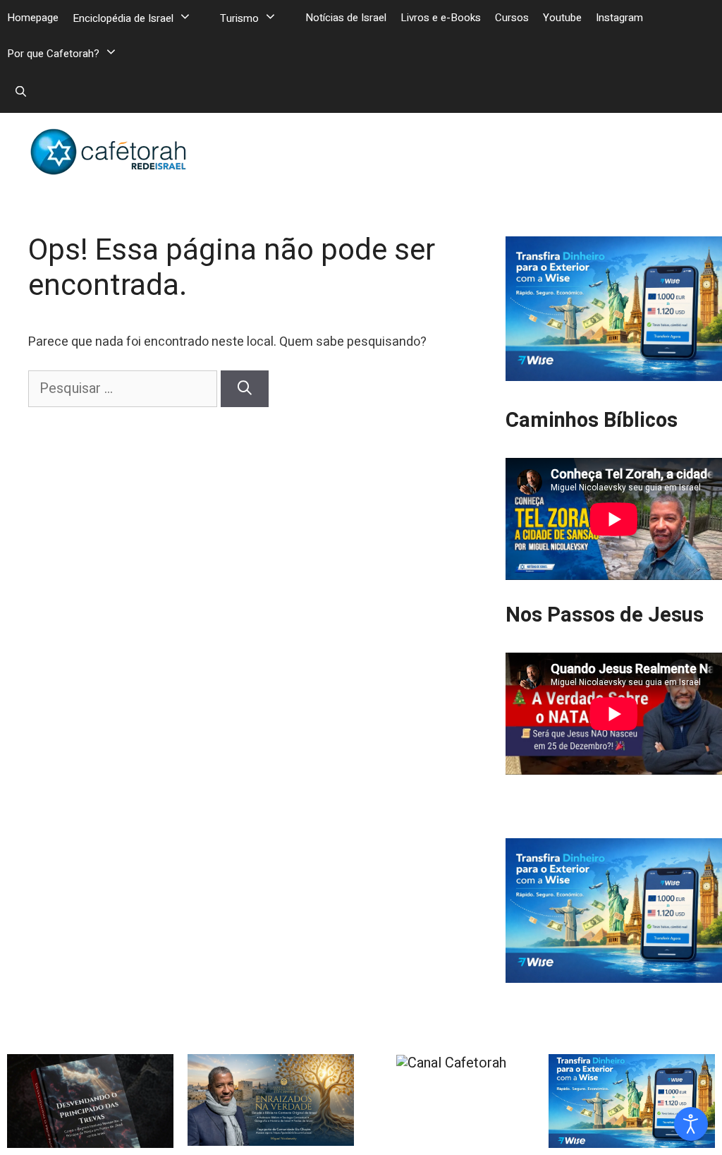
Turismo (239, 18)
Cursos (512, 17)
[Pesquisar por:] (124, 388)
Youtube (562, 17)
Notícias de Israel (345, 17)
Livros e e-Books (440, 17)
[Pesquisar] (245, 388)
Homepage (33, 17)
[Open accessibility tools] (691, 1124)
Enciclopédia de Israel (123, 18)
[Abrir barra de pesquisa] (21, 92)
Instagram (619, 17)
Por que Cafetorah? (53, 53)
